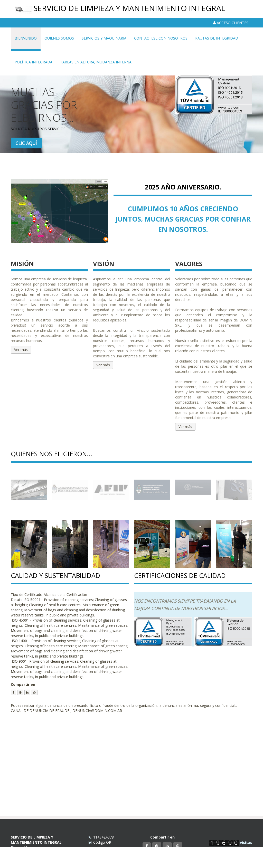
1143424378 (103, 837)
